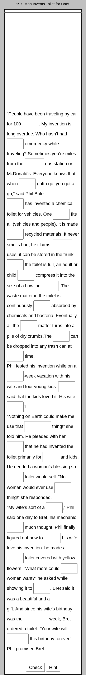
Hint (53, 667)
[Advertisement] (43, 62)
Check (35, 667)
